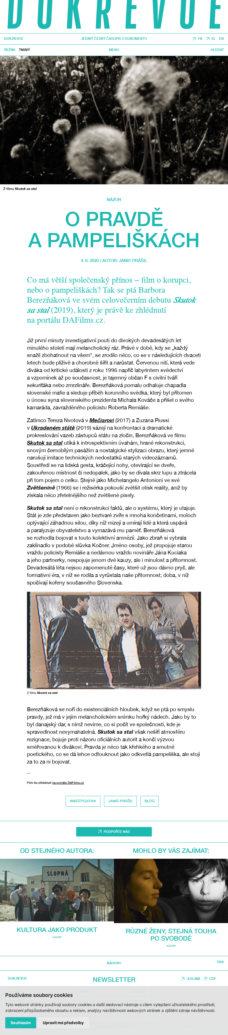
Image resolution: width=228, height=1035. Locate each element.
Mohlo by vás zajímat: (171, 850)
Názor (114, 199)
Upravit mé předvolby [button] (63, 1022)
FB (200, 39)
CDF (212, 979)
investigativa (83, 801)
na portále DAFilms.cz (68, 782)
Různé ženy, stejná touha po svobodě (171, 934)
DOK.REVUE (13, 39)
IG (213, 39)
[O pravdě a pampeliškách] (114, 120)
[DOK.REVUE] (114, 16)
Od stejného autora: (57, 850)
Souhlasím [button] (21, 1022)
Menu (114, 50)
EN (221, 39)
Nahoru (114, 963)
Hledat (217, 50)
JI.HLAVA (193, 979)
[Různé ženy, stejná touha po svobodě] (171, 891)
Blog (150, 801)
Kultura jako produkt (57, 929)
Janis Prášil (133, 260)
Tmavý (24, 50)
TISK (220, 962)
